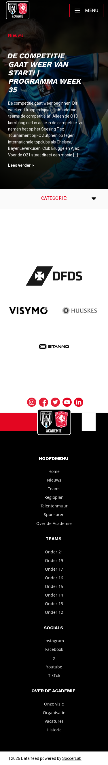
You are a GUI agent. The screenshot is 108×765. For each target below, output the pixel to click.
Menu (91, 10)
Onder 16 (54, 577)
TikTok (54, 675)
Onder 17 (54, 569)
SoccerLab (72, 758)
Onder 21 (54, 551)
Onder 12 (54, 612)
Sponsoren (54, 514)
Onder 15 (54, 586)
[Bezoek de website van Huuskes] (79, 311)
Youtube (54, 666)
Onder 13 (54, 603)
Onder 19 (54, 560)
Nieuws (54, 480)
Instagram (54, 640)
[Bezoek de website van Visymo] (28, 311)
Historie (54, 730)
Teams (54, 488)
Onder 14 (54, 595)
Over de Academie (54, 523)
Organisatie (54, 712)
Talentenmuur (54, 506)
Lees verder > (21, 165)
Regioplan (54, 497)
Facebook (54, 649)
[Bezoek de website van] (54, 276)
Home (54, 471)
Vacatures (54, 721)
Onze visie (54, 704)
